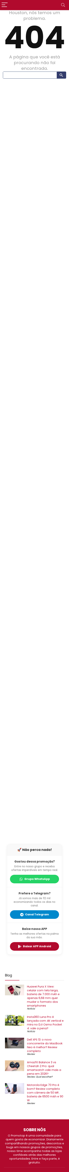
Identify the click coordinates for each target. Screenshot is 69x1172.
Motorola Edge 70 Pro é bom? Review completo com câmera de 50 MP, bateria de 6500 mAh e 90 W (45, 1092)
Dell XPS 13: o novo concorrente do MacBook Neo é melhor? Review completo (44, 1045)
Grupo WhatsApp (37, 879)
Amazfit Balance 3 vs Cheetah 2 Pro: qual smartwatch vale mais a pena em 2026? (44, 1068)
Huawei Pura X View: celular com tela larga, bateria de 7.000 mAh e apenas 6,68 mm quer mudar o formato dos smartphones (43, 996)
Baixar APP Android (37, 946)
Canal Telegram (37, 914)
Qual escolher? (44, 1076)
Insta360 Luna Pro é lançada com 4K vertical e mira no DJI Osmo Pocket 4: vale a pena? (45, 1022)
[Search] (63, 5)
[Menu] (4, 5)
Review (31, 1054)
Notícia (31, 1008)
